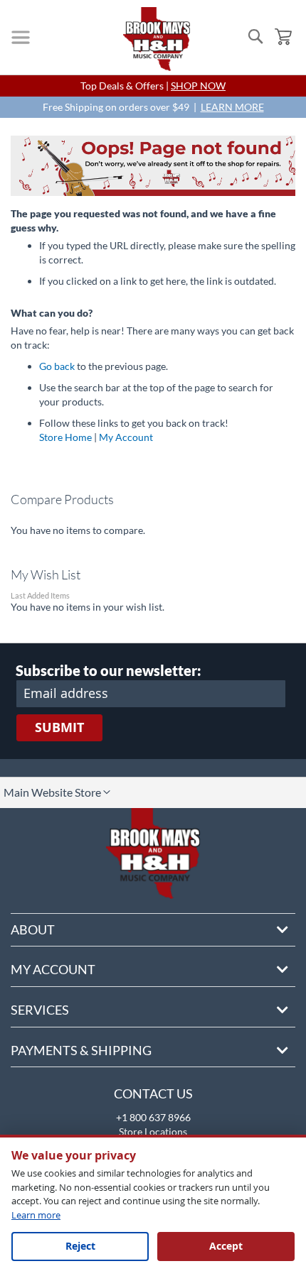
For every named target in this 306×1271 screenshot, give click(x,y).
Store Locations (153, 1131)
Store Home (65, 437)
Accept (226, 1246)
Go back (57, 366)
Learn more (35, 1215)
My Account (126, 437)
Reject (80, 1246)
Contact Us (153, 1093)
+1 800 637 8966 (153, 1117)
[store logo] (156, 39)
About (33, 929)
